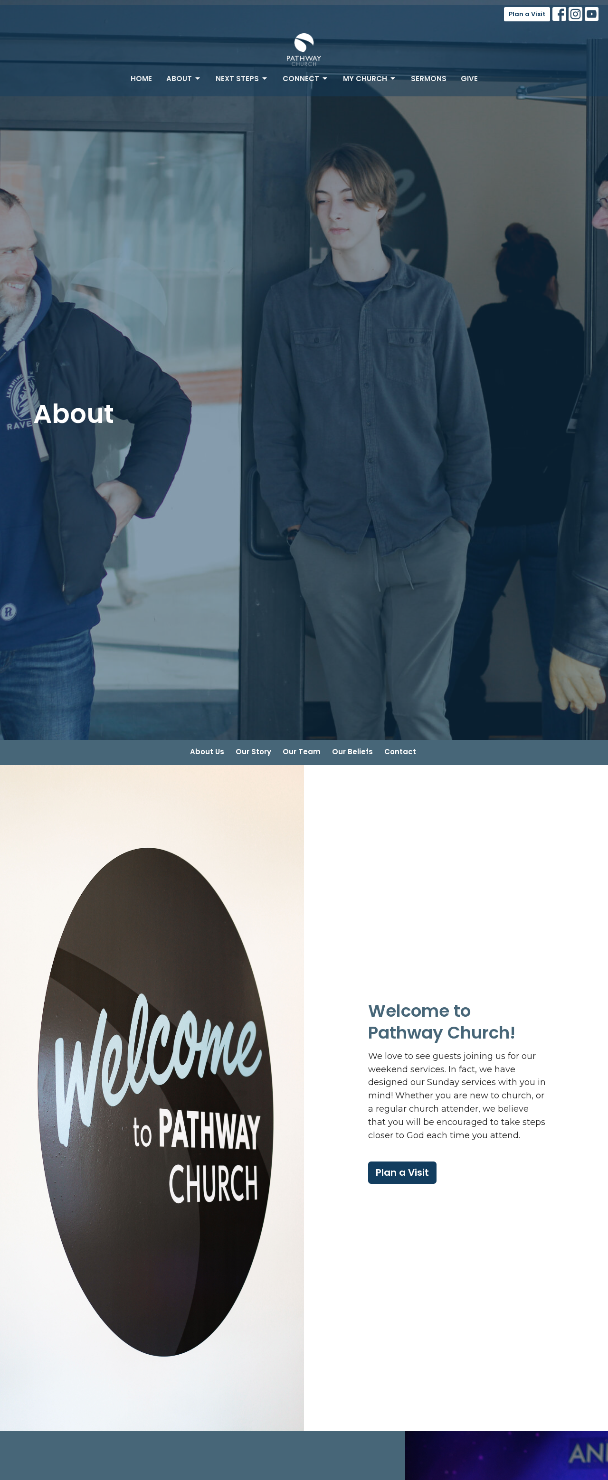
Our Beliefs (352, 752)
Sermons (428, 79)
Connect (301, 79)
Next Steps (237, 79)
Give (469, 79)
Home (141, 79)
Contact (400, 752)
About (179, 79)
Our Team (302, 752)
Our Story (253, 752)
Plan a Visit (527, 14)
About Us (207, 752)
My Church (365, 79)
